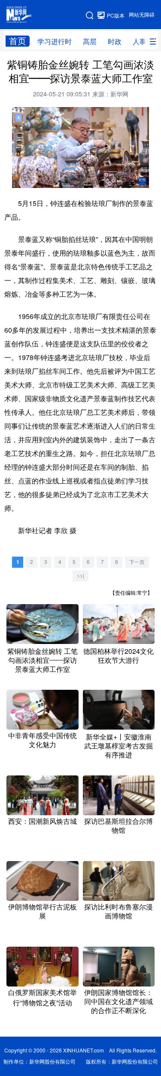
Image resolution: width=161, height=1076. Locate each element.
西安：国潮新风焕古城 (42, 821)
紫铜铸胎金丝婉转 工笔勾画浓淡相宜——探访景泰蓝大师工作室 (42, 660)
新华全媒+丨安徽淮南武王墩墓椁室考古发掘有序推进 (118, 745)
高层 (90, 41)
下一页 (137, 562)
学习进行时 (54, 41)
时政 (115, 41)
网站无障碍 (142, 15)
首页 (17, 40)
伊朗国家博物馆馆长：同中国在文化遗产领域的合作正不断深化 (118, 1001)
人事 (139, 41)
